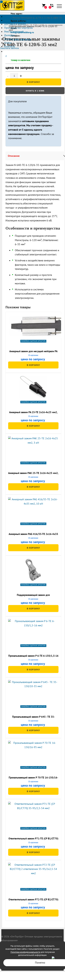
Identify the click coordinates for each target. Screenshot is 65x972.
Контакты (9, 46)
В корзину (33, 82)
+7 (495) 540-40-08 (21, 39)
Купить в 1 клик (35, 90)
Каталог (8, 16)
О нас (7, 20)
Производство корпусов (18, 27)
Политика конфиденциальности (25, 952)
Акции (8, 38)
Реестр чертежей (14, 31)
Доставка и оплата (15, 24)
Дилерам (9, 35)
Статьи (8, 42)
